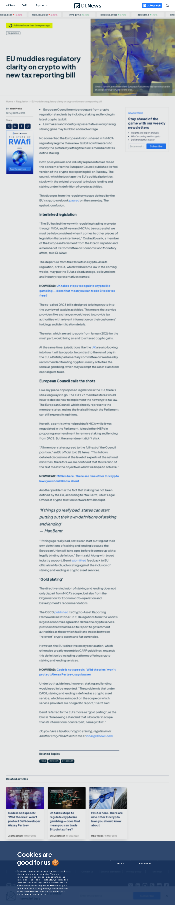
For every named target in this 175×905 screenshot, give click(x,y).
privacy (24, 894)
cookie (35, 894)
